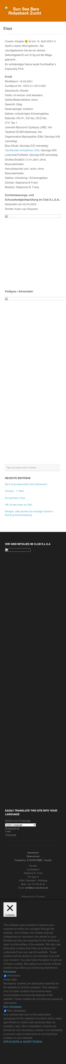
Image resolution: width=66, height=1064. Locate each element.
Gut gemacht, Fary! (15, 497)
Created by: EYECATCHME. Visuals (33, 860)
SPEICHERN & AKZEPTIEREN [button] (22, 1042)
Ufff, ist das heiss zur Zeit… (19, 504)
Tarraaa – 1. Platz (14, 491)
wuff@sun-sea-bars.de (36, 887)
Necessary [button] (9, 971)
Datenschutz (33, 856)
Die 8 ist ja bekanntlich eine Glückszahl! (26, 484)
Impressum (33, 852)
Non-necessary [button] (12, 1007)
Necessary (13, 975)
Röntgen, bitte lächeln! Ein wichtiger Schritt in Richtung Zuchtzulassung (29, 513)
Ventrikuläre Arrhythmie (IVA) (22, 150)
